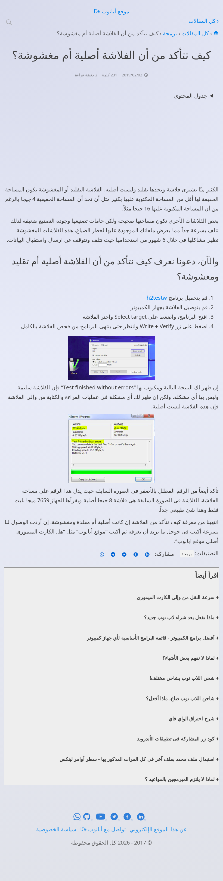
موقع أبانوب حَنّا (111, 11)
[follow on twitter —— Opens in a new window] (123, 553)
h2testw (157, 297)
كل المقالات (194, 33)
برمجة (169, 33)
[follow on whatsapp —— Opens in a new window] (102, 553)
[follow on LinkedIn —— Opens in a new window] (146, 553)
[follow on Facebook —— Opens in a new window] (135, 553)
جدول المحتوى (190, 95)
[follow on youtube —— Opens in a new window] (103, 818)
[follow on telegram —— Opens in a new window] (112, 553)
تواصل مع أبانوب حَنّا (103, 829)
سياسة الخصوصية (56, 829)
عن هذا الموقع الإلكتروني (158, 829)
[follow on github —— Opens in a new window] (89, 818)
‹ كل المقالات (203, 20)
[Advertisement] (111, 144)
